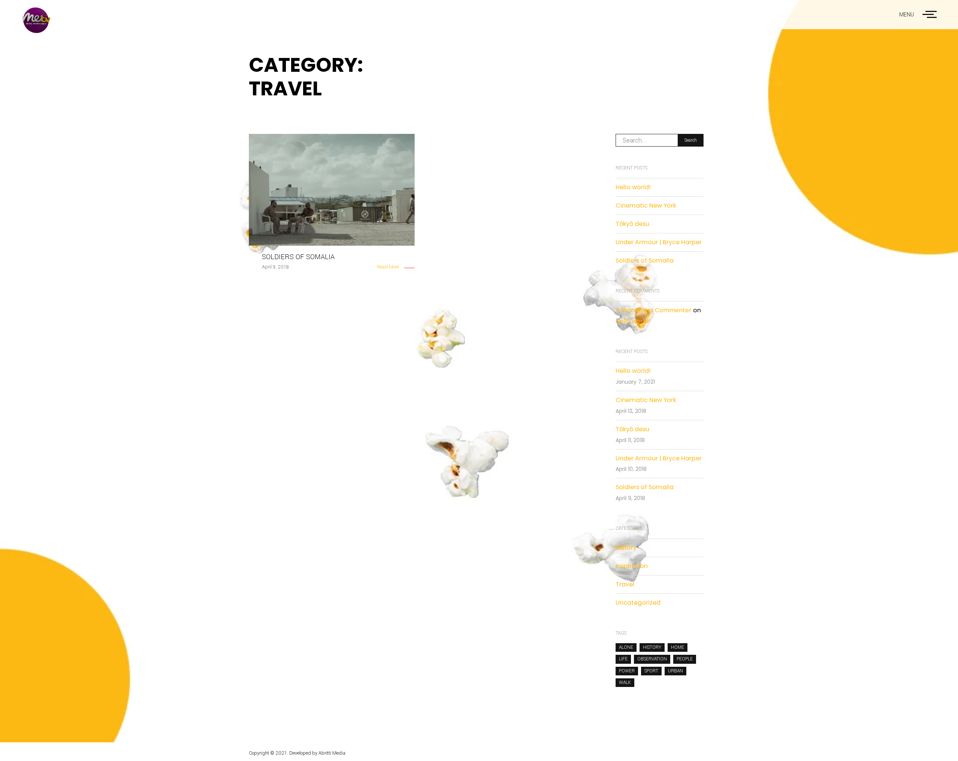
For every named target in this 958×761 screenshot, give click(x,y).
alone (626, 647)
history (652, 647)
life (623, 659)
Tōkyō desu (632, 224)
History (626, 547)
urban (675, 671)
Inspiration (632, 566)
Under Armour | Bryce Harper (659, 242)
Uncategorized (638, 602)
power (627, 671)
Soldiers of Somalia (645, 260)
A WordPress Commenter (654, 310)
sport (651, 671)
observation (652, 659)
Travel (625, 584)
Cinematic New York (646, 205)
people (685, 659)
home (677, 647)
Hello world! (633, 187)
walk (625, 682)
